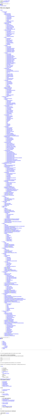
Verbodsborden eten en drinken (11, 58)
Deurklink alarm (9, 184)
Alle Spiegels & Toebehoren (11, 325)
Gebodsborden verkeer (10, 51)
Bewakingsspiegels (9, 331)
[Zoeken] (2, 4)
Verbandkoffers (4, 384)
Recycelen (8, 85)
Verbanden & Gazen (7, 229)
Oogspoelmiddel (7, 228)
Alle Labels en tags (9, 287)
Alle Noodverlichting (9, 168)
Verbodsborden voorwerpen (10, 62)
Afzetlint (5, 256)
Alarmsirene (8, 215)
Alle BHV (6, 208)
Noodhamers (6, 192)
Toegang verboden (9, 66)
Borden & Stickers (5, 96)
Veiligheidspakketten (7, 219)
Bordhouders (8, 119)
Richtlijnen (8, 43)
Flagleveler (6, 334)
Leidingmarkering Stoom (10, 156)
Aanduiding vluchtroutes (10, 33)
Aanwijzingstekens (9, 82)
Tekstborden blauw (9, 129)
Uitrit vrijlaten (8, 67)
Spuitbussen (6, 297)
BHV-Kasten (6, 210)
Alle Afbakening (7, 255)
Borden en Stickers (5, 385)
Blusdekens (6, 165)
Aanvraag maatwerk (5, 394)
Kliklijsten (6, 199)
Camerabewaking (9, 83)
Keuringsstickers (7, 136)
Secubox (5, 209)
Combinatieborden (9, 79)
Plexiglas (5, 332)
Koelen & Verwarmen (8, 231)
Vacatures (6, 346)
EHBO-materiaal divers (8, 230)
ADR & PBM (4, 201)
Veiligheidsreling (9, 318)
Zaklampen (6, 246)
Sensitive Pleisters (9, 240)
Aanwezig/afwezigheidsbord (11, 134)
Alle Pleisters (8, 235)
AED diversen (8, 32)
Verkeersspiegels (9, 329)
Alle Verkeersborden (9, 107)
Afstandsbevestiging (9, 118)
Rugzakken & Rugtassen (8, 221)
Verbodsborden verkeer (10, 61)
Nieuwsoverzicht (5, 403)
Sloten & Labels (5, 271)
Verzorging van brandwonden (9, 226)
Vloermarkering (5, 293)
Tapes (7, 305)
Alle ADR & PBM (7, 203)
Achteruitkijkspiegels (9, 326)
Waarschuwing (6, 68)
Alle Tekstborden (9, 128)
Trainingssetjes (6, 211)
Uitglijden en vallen (9, 74)
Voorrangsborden (9, 113)
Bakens (5, 267)
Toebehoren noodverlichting (11, 169)
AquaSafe (8, 309)
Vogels (7, 77)
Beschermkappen (7, 290)
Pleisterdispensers (9, 238)
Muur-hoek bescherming (10, 317)
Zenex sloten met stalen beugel (11, 277)
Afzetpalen (6, 261)
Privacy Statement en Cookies (7, 406)
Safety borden (6, 198)
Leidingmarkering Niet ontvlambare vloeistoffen (14, 157)
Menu (5, 12)
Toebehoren (8, 178)
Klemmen (8, 125)
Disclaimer (4, 405)
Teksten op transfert (9, 149)
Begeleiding (8, 86)
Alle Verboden (8, 54)
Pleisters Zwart (8, 239)
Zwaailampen (6, 244)
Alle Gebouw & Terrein (8, 312)
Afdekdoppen (8, 117)
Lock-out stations (7, 282)
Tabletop (5, 220)
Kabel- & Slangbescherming (9, 322)
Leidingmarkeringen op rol (10, 161)
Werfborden (8, 132)
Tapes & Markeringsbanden (8, 298)
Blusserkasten (6, 186)
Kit (7, 122)
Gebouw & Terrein (9, 314)
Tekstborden (8, 35)
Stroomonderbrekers (7, 333)
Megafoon (8, 216)
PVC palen (8, 265)
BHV (7, 213)
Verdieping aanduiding (10, 36)
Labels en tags (6, 285)
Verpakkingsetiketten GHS (10, 29)
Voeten (7, 307)
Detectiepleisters (9, 237)
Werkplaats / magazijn (10, 63)
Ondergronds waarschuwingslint (11, 260)
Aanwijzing (6, 80)
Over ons (5, 345)
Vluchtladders (6, 180)
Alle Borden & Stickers (8, 98)
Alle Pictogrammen (7, 13)
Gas (7, 72)
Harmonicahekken (7, 270)
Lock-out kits (6, 283)
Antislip (5, 302)
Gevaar (7, 93)
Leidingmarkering (7, 150)
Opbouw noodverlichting (10, 171)
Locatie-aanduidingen (9, 42)
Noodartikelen (4, 206)
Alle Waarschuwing (9, 70)
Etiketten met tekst (9, 28)
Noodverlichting (7, 166)
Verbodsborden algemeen (10, 56)
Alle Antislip (8, 304)
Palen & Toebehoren (9, 110)
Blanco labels (8, 289)
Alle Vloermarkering (7, 295)
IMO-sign (6, 87)
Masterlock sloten (7, 274)
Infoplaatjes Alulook (9, 133)
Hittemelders (8, 176)
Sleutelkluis (8, 281)
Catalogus (4, 342)
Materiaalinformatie (5, 399)
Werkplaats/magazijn (9, 75)
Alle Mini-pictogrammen (10, 16)
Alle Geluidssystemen (10, 214)
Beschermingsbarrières (10, 319)
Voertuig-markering (9, 104)
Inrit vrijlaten (8, 64)
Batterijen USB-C (7, 252)
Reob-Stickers (8, 141)
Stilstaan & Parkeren (9, 112)
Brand (5, 37)
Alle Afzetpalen (9, 263)
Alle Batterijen (6, 249)
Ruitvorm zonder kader (10, 27)
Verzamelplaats (6, 162)
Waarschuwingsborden (10, 131)
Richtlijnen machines (9, 76)
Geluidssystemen (7, 212)
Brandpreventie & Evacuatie (7, 163)
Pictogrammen (4, 11)
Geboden (5, 45)
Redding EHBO (9, 34)
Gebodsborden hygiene (10, 49)
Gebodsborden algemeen (10, 48)
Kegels (5, 268)
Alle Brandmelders (9, 174)
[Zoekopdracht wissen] (0, 4)
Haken (7, 121)
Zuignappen (8, 124)
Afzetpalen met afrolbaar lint (11, 266)
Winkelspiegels (8, 330)
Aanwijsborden (8, 17)
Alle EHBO (6, 225)
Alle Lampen (6, 243)
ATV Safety (4, 344)
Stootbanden (6, 320)
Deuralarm (8, 185)
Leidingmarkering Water (10, 155)
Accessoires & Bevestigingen (11, 177)
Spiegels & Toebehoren (8, 323)
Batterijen (6, 251)
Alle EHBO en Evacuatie (10, 31)
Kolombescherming (9, 316)
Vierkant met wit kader (10, 26)
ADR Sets (6, 204)
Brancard (5, 222)
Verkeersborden (6, 105)
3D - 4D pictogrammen (10, 148)
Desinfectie (6, 232)
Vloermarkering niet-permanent (9, 299)
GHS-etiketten (6, 23)
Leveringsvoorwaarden (6, 389)
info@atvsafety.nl (5, 1)
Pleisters (5, 233)
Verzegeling (6, 193)
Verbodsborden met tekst (10, 59)
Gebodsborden (8, 108)
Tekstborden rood (9, 130)
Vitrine (5, 200)
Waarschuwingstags (9, 288)
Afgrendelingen (6, 291)
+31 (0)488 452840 (6, 0)
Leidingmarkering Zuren (10, 158)
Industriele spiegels (9, 327)
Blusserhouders (8, 191)
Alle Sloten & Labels (7, 273)
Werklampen (6, 247)
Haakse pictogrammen (10, 147)
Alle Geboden (8, 47)
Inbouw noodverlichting (10, 170)
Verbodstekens (8, 21)
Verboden (6, 52)
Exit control (6, 181)
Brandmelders (6, 172)
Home (3, 341)
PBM (5, 205)
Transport (6, 99)
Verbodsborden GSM (9, 55)
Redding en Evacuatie (10, 20)
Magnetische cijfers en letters (11, 146)
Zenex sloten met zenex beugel (11, 278)
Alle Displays (6, 197)
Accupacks (6, 250)
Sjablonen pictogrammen (8, 296)
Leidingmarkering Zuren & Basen (11, 159)
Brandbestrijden (9, 18)
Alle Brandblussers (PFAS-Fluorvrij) (12, 189)
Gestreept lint (8, 259)
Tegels (7, 306)
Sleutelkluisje (6, 195)
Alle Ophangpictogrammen (10, 90)
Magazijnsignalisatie (7, 142)
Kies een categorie (3, 5)
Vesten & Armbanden (7, 218)
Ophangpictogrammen (8, 88)
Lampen (3, 241)
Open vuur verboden (9, 65)
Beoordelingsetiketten (9, 139)
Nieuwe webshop (5, 393)
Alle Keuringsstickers (9, 138)
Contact (3, 348)
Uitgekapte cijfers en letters (10, 145)
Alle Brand (8, 39)
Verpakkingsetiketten (7, 135)
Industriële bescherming (8, 313)
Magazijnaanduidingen (8, 301)
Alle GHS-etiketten (9, 25)
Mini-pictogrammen (7, 14)
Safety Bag (6, 194)
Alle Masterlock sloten (10, 276)
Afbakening (4, 253)
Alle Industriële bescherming (11, 315)
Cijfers (7, 84)
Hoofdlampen (6, 245)
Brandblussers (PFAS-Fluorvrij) (9, 187)
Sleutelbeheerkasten (7, 284)
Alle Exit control (9, 183)
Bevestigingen (6, 114)
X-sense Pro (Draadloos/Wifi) (11, 179)
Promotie (5, 22)
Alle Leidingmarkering (10, 152)
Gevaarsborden (8, 109)
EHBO (3, 223)
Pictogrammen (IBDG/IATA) (11, 103)
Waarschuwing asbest (9, 78)
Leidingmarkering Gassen (10, 153)
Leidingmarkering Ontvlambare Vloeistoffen (13, 160)
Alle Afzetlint (8, 258)
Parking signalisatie (9, 111)
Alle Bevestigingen (9, 116)
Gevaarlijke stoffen (9, 73)
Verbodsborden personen (10, 60)
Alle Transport (8, 101)
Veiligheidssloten (7, 292)
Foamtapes (8, 120)
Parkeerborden (6, 335)
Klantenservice (4, 347)
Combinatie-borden (9, 41)
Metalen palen (8, 264)
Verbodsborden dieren (10, 57)
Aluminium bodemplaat (10, 308)
